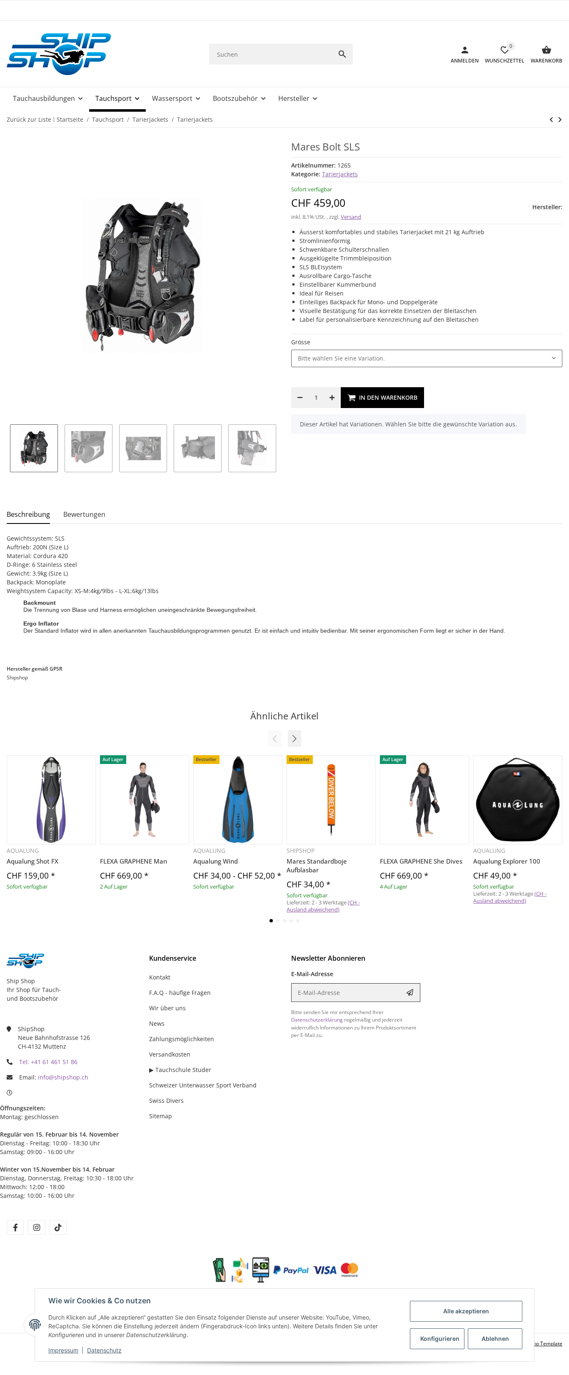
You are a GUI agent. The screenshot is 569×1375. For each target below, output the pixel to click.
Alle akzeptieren (466, 1311)
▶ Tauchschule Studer (180, 1070)
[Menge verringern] (300, 397)
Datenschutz (104, 1350)
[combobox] (426, 358)
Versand (351, 216)
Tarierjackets (340, 174)
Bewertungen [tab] (84, 514)
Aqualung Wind (215, 861)
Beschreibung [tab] (28, 514)
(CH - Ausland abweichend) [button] (323, 906)
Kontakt (159, 977)
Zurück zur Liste (29, 119)
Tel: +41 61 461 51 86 (48, 1062)
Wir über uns (167, 1008)
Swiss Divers (166, 1101)
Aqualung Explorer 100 (506, 861)
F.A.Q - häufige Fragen (180, 993)
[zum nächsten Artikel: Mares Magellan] (551, 119)
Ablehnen (495, 1338)
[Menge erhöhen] (332, 397)
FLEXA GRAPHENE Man (133, 861)
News (157, 1023)
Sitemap (160, 1116)
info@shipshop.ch (63, 1077)
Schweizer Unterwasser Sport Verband (203, 1085)
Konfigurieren (439, 1338)
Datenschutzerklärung (317, 1019)
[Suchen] (342, 54)
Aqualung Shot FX (32, 861)
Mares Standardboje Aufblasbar (317, 865)
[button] (294, 738)
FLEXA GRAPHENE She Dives (421, 861)
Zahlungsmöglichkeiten (181, 1039)
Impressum (63, 1350)
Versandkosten (169, 1054)
